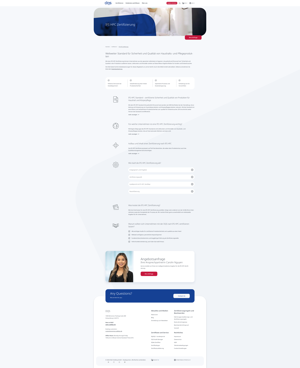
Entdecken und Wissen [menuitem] (133, 3)
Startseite (107, 46)
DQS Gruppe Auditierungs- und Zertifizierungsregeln (183, 318)
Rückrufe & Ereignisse (180, 322)
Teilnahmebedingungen (181, 345)
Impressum (177, 336)
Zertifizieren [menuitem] (119, 3)
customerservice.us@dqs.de (113, 331)
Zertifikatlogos (155, 345)
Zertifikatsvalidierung (157, 348)
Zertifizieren (114, 46)
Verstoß (176, 328)
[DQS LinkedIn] (119, 362)
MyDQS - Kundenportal (158, 336)
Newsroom (154, 314)
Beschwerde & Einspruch (181, 325)
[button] (185, 3)
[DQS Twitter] (108, 362)
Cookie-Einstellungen (180, 348)
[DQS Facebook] (114, 362)
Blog (152, 317)
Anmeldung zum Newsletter (159, 320)
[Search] (180, 3)
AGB (175, 342)
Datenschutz (178, 339)
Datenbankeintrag (116, 69)
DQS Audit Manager (157, 339)
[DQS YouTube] (125, 362)
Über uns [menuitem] (144, 3)
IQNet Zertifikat (155, 342)
